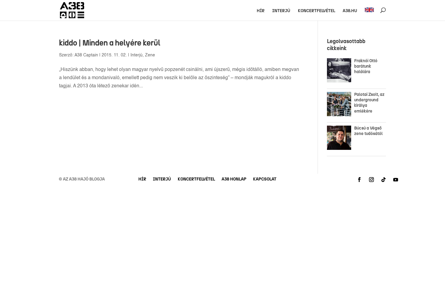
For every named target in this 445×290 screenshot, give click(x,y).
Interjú (281, 11)
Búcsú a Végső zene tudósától (369, 131)
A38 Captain (86, 55)
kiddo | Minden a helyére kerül (109, 43)
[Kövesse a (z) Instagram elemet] (371, 179)
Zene (150, 55)
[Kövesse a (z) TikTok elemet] (383, 179)
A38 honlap (234, 179)
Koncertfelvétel (316, 11)
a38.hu (350, 11)
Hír (261, 11)
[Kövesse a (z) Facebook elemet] (359, 179)
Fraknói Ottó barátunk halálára (365, 66)
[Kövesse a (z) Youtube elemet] (395, 179)
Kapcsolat (264, 179)
